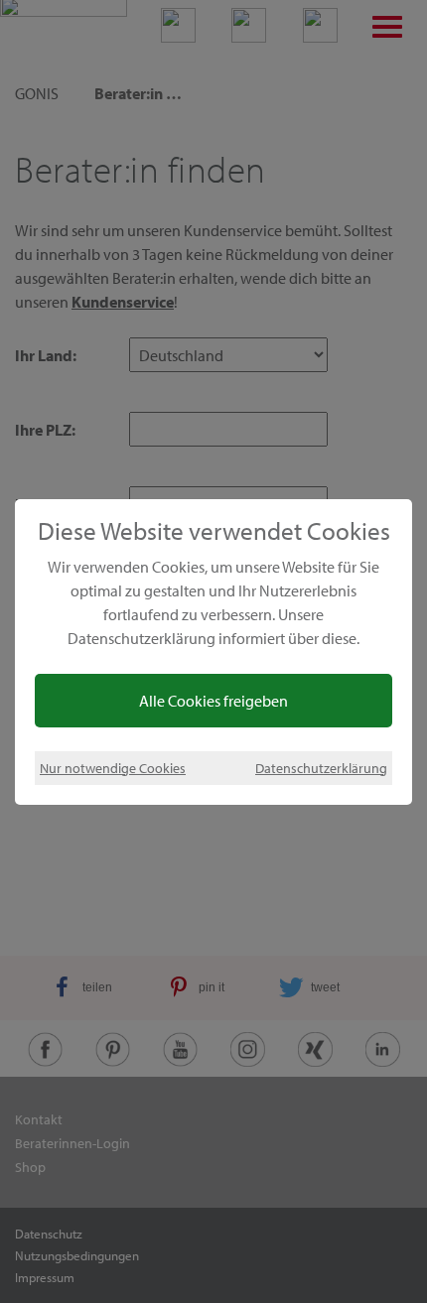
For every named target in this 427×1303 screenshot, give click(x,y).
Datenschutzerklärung (321, 767)
